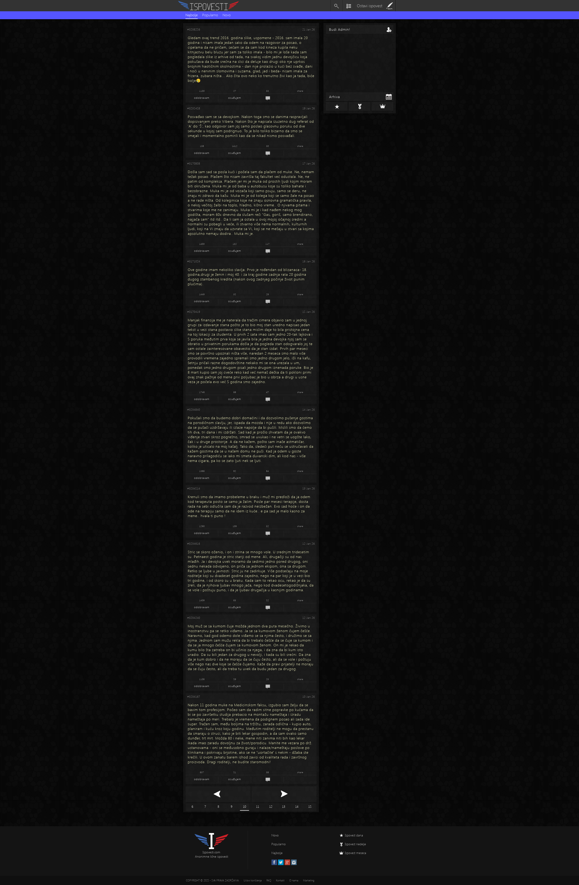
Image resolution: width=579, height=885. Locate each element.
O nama (293, 880)
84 (267, 471)
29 (267, 294)
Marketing (308, 880)
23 (267, 679)
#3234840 (193, 409)
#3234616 (193, 543)
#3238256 (193, 29)
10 (244, 806)
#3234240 (193, 617)
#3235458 (193, 108)
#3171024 (193, 261)
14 (296, 806)
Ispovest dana (354, 835)
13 (283, 806)
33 (267, 90)
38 (267, 772)
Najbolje (191, 14)
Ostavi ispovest (369, 5)
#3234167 (193, 696)
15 (309, 806)
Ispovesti (210, 5)
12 (270, 806)
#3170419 (193, 311)
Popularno (210, 14)
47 (267, 392)
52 (267, 600)
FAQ (268, 880)
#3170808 (193, 163)
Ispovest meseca (355, 853)
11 (257, 806)
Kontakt (280, 880)
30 (267, 146)
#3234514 (193, 488)
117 (268, 243)
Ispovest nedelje (355, 844)
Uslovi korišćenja (253, 880)
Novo (227, 14)
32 (267, 526)
